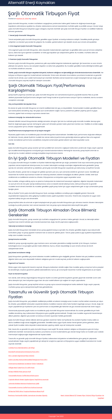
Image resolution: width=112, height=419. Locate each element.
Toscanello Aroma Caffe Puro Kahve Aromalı (25, 387)
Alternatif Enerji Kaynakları (31, 2)
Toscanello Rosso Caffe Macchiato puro (23, 376)
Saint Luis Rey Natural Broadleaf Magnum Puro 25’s (27, 360)
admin (33, 19)
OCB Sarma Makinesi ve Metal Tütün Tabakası (25, 364)
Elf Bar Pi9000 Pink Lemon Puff (19, 372)
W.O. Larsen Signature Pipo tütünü (21, 356)
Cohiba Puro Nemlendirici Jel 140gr (21, 348)
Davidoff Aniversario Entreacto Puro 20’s (23, 352)
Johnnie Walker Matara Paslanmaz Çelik (23, 384)
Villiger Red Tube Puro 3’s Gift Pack (21, 368)
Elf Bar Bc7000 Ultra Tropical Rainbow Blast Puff (26, 391)
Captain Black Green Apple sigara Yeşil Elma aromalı (28, 380)
